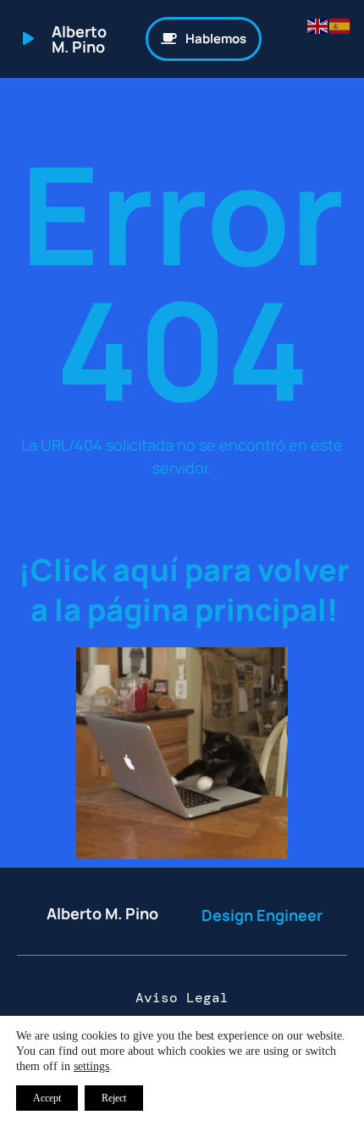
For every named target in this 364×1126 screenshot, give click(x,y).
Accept (47, 1098)
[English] (318, 24)
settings (91, 1066)
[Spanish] (340, 24)
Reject (114, 1098)
